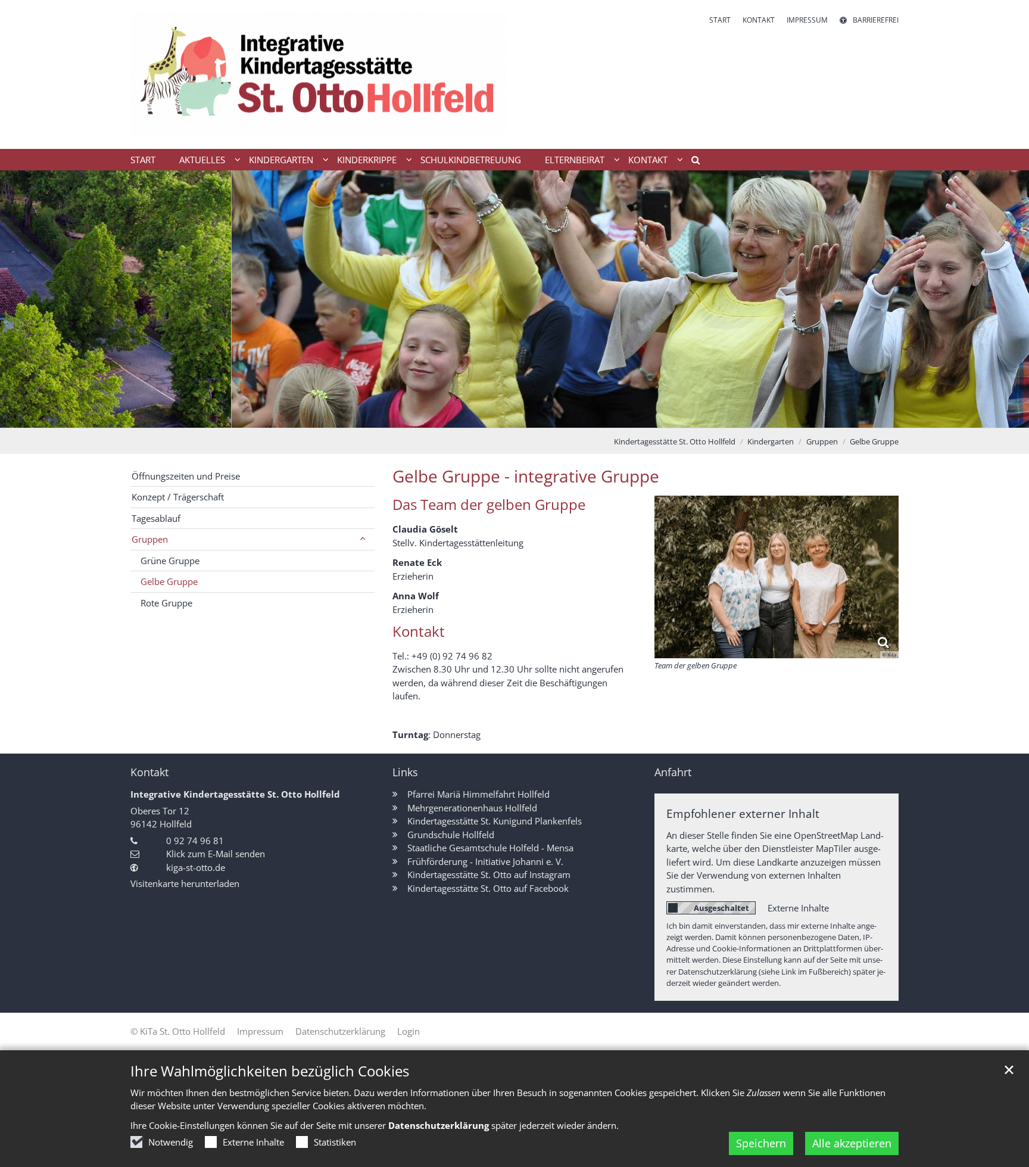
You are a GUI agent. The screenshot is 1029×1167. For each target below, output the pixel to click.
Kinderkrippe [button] (367, 160)
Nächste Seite (1005, 299)
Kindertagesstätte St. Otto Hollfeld (674, 441)
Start (142, 160)
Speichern (761, 1143)
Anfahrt (672, 772)
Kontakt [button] (648, 160)
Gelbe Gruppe (874, 441)
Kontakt (149, 772)
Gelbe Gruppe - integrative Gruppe (525, 476)
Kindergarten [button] (281, 160)
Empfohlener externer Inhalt (742, 813)
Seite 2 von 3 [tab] (514, 416)
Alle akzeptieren (851, 1143)
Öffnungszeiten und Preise (186, 476)
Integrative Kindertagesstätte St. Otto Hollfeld (235, 794)
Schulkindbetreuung (470, 160)
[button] (691, 162)
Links (405, 772)
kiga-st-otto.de (195, 867)
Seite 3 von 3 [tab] (535, 416)
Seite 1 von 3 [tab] (494, 416)
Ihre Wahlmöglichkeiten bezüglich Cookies (269, 1071)
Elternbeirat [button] (574, 160)
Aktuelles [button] (202, 160)
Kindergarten (770, 441)
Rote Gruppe (166, 603)
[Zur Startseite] (318, 74)
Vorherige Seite (24, 299)
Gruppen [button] (150, 539)
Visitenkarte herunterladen (184, 883)
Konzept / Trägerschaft (178, 497)
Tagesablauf (156, 518)
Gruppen (822, 441)
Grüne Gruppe (170, 561)
